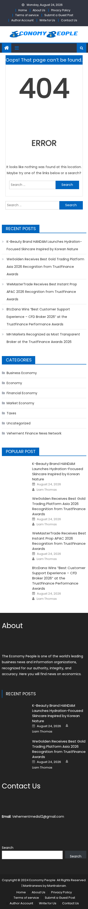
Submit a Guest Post (58, 15)
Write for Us (47, 20)
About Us (39, 10)
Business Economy (22, 373)
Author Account (22, 20)
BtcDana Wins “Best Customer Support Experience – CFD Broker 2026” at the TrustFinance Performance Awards (38, 317)
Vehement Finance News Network (34, 433)
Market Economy (20, 403)
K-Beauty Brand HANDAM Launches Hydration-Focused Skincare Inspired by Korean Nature (44, 245)
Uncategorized (19, 423)
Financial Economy (22, 393)
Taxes (11, 413)
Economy (14, 383)
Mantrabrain (56, 885)
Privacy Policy (60, 10)
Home (22, 10)
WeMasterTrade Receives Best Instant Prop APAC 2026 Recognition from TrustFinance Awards (42, 292)
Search (7, 847)
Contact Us (69, 20)
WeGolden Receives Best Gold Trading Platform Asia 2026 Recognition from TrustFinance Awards (45, 266)
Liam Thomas (47, 490)
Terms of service (26, 15)
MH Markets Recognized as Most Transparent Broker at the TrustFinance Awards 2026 (43, 338)
